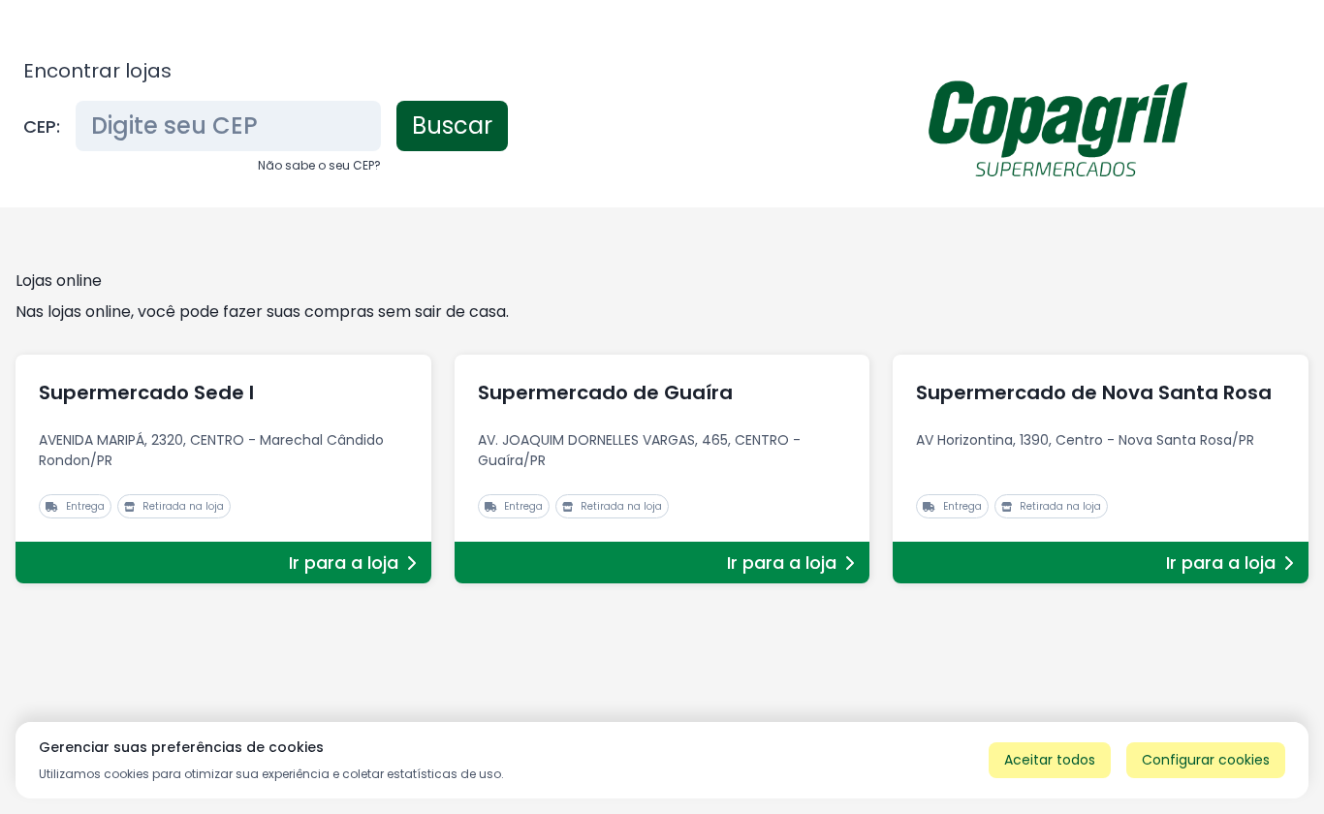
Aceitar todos (1049, 759)
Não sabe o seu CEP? (319, 165)
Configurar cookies (1206, 759)
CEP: (41, 126)
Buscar (452, 125)
